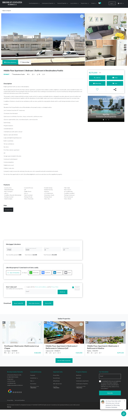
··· (100, 72)
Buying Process (56, 378)
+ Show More (33, 387)
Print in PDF (48, 303)
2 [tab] (106, 120)
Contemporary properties (47, 3)
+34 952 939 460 (11, 381)
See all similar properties (64, 360)
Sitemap (9, 407)
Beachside (78, 378)
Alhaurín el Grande (34, 386)
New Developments (33, 3)
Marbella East (33, 378)
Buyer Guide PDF (18, 303)
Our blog (55, 386)
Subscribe (110, 393)
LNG (120, 3)
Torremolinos (33, 383)
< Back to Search (6, 10)
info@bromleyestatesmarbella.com (15, 385)
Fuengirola (32, 375)
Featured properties (61, 3)
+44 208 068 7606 (11, 383)
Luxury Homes (73, 3)
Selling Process (56, 381)
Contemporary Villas (81, 386)
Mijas (31, 381)
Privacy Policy (54, 287)
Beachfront (78, 375)
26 (11, 62)
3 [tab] (109, 120)
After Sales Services (34, 303)
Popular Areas (84, 3)
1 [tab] (103, 120)
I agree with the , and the (42, 287)
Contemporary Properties (82, 383)
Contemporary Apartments (82, 381)
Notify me (62, 292)
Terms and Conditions (41, 287)
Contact (93, 3)
